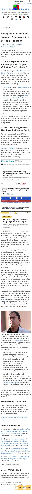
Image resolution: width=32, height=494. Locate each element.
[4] (3, 300)
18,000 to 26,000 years (11, 383)
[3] (20, 295)
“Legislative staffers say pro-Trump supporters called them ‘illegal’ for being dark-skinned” (15, 431)
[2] (9, 295)
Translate (29, 3)
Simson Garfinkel (18, 98)
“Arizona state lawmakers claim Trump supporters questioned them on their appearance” (16, 451)
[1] (6, 293)
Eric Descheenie (17, 341)
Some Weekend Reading (16, 9)
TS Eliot (6, 87)
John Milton (20, 71)
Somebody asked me (8, 148)
